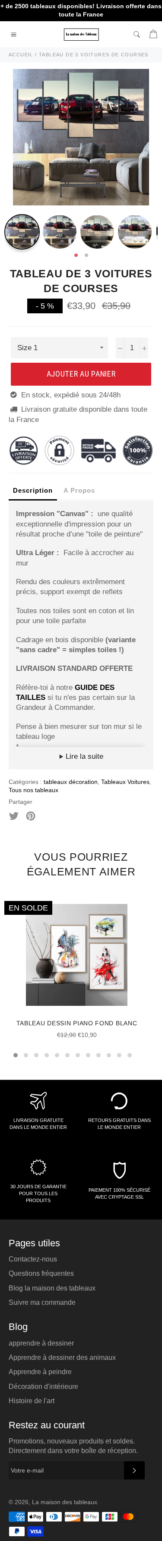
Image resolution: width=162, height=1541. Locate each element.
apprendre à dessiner (41, 1343)
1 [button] (76, 255)
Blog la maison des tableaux (52, 1288)
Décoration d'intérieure (43, 1386)
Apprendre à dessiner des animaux (62, 1357)
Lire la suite (83, 756)
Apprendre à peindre (40, 1371)
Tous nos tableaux (33, 790)
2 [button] (86, 255)
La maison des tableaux (64, 1502)
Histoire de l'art (31, 1400)
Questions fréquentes (41, 1273)
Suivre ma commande (42, 1302)
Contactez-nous (33, 1259)
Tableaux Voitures (125, 781)
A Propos (79, 490)
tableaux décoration (71, 781)
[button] (15, 1055)
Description (33, 490)
